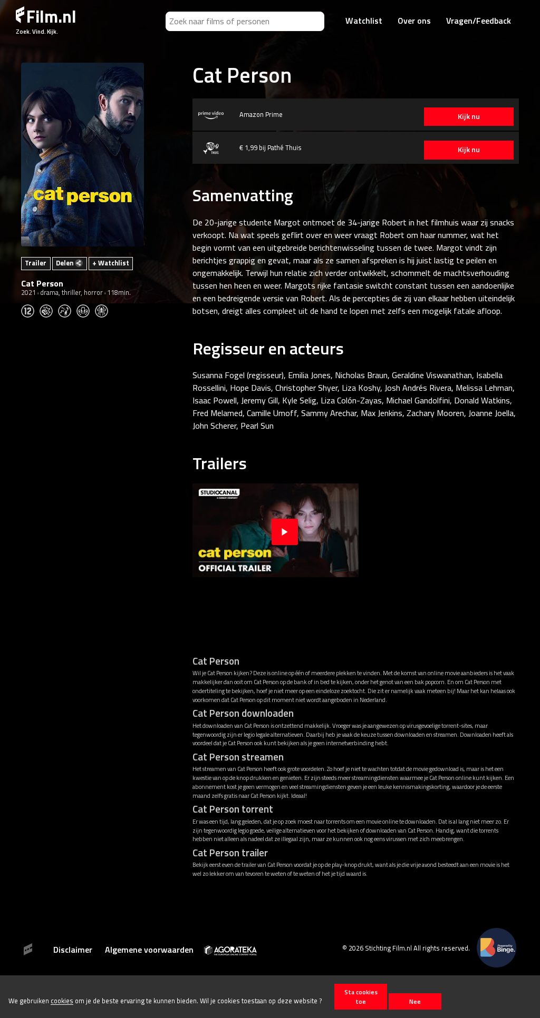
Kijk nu (469, 116)
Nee (415, 1001)
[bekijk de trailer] (284, 530)
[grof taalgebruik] (67, 309)
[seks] (85, 309)
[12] (30, 309)
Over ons (414, 20)
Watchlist (363, 20)
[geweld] (49, 309)
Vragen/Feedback (478, 20)
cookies (62, 1001)
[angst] (104, 309)
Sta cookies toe (361, 996)
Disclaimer (72, 949)
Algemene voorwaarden (149, 949)
